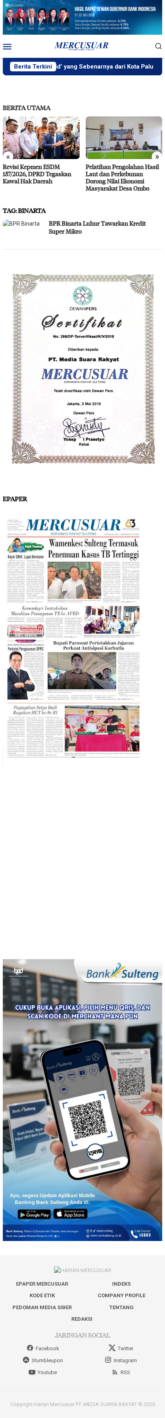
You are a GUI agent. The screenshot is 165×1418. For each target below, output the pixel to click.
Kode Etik (42, 1295)
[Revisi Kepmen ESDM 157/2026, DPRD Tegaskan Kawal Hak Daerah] (41, 137)
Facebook (47, 1348)
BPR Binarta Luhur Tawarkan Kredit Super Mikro (97, 227)
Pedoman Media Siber (42, 1307)
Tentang (121, 1307)
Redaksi (82, 1319)
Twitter (125, 1348)
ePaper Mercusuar (42, 1284)
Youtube (47, 1372)
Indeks (121, 1284)
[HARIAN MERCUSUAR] (82, 45)
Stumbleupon (47, 1360)
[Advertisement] (82, 863)
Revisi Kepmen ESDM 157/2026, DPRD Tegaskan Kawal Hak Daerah (37, 174)
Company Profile (121, 1295)
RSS (125, 1372)
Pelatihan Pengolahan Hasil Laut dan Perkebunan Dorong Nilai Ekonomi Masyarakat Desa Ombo (122, 177)
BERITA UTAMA (26, 107)
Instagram (125, 1360)
